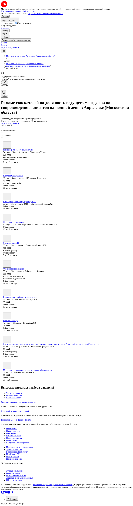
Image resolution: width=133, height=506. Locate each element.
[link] (5, 36)
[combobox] (13, 76)
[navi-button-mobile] (3, 51)
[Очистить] (4, 82)
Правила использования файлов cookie (45, 13)
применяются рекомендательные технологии (52, 484)
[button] (4, 43)
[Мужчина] (7, 217)
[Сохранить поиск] (3, 93)
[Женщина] (7, 145)
